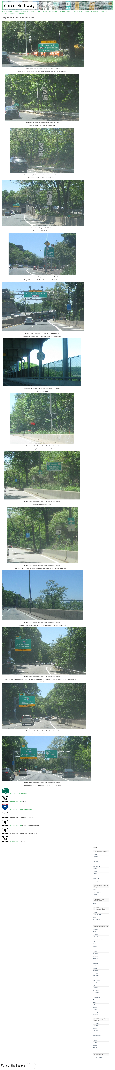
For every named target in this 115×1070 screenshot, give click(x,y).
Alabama (95, 929)
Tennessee (96, 999)
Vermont (5, 13)
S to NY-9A (13, 793)
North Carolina (96, 980)
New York (95, 978)
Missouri (95, 968)
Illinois (94, 944)
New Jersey (96, 973)
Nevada (69, 11)
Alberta (95, 912)
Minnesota (95, 963)
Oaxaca (95, 1040)
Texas (94, 1002)
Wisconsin (95, 1014)
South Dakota (96, 997)
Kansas (95, 951)
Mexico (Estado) (97, 1035)
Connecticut (24, 11)
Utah (94, 1004)
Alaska (94, 931)
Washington (104, 11)
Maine (45, 11)
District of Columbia (98, 939)
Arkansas (95, 934)
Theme (28, 1068)
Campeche (96, 1025)
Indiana (95, 946)
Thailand (95, 903)
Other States (21, 13)
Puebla (95, 1042)
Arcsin (38, 1068)
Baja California (96, 1023)
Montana (62, 11)
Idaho (39, 11)
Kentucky (95, 953)
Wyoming (12, 13)
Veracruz (95, 1050)
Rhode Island (95, 11)
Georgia (95, 941)
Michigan (95, 961)
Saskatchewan (96, 919)
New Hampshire (78, 11)
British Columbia (97, 914)
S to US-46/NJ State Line (15, 809)
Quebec (95, 917)
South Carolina (97, 995)
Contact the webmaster (32, 1066)
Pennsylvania (96, 992)
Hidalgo (95, 1033)
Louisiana (95, 956)
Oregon (87, 11)
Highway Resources (98, 1057)
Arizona (10, 11)
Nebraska (95, 970)
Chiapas (95, 1028)
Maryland (95, 958)
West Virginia (96, 1012)
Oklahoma (95, 987)
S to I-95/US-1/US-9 (13, 841)
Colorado (95, 936)
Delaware (33, 11)
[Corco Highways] (57, 10)
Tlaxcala (95, 1047)
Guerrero (95, 1030)
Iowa (94, 948)
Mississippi (96, 965)
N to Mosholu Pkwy (22, 793)
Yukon (94, 922)
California (16, 11)
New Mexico (96, 975)
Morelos (95, 1037)
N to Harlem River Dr (27, 809)
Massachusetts (53, 11)
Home (3, 11)
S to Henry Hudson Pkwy (14, 801)
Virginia (95, 1009)
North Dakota (96, 982)
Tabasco (95, 1045)
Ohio (94, 985)
